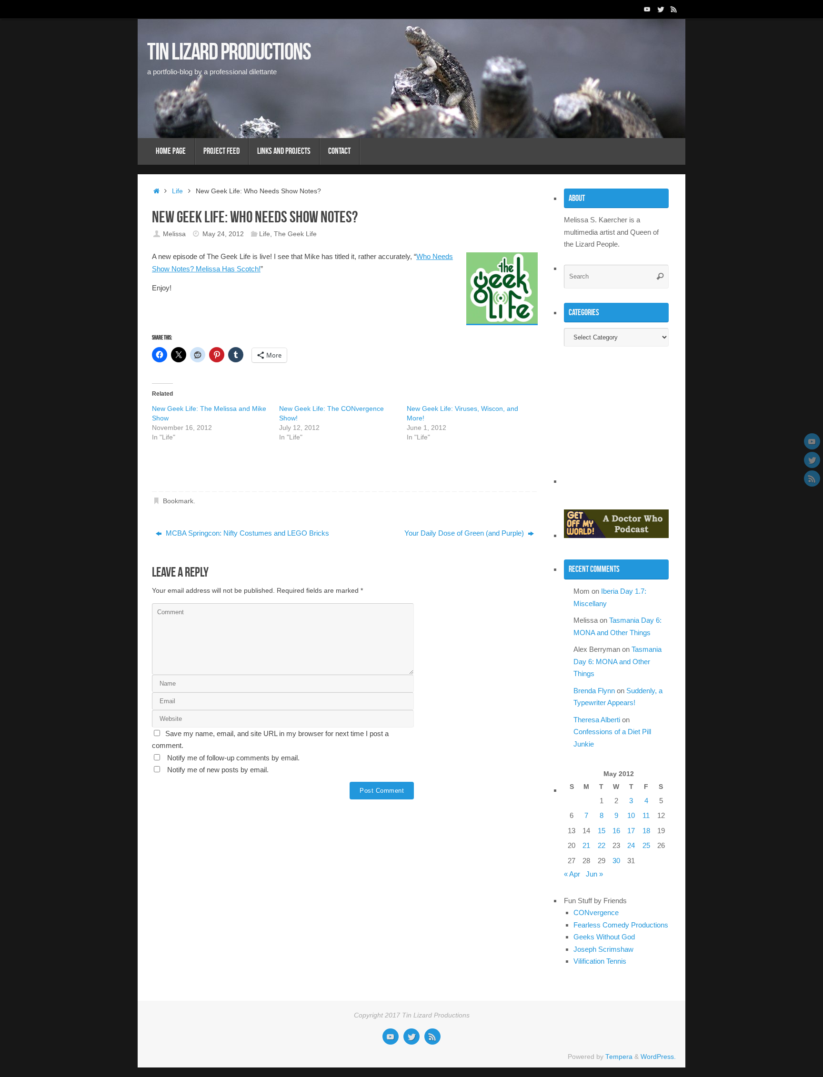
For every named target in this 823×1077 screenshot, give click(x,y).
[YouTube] (647, 9)
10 (631, 815)
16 (616, 831)
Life (177, 191)
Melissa (174, 234)
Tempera (618, 1056)
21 (586, 845)
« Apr (572, 874)
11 (646, 815)
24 (631, 845)
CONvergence (596, 912)
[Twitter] (660, 9)
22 (601, 845)
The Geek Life (295, 234)
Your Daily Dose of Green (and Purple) (465, 533)
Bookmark (178, 501)
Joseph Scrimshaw (603, 949)
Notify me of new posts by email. (218, 770)
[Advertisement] (263, 470)
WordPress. (658, 1056)
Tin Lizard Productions (229, 51)
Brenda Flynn (594, 691)
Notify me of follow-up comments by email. (233, 758)
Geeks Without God (604, 937)
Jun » (594, 874)
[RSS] (674, 9)
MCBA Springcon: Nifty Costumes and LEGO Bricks (246, 533)
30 (616, 861)
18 (646, 831)
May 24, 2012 (223, 234)
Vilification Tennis (599, 961)
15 (601, 831)
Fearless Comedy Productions (620, 925)
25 (646, 845)
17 (631, 831)
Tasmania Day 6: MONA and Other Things (617, 661)
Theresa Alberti (596, 720)
